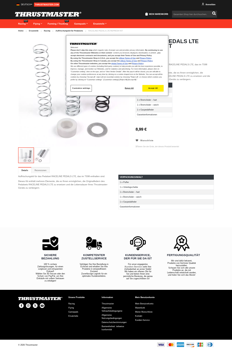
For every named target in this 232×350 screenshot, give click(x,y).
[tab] (24, 170)
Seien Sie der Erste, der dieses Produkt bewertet (158, 146)
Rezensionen (40, 170)
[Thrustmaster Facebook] (21, 305)
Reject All (129, 88)
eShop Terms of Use (127, 58)
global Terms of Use (119, 63)
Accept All (153, 88)
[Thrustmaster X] (35, 305)
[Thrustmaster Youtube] (42, 305)
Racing (47, 31)
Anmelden (210, 4)
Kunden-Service (133, 266)
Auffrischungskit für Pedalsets (69, 31)
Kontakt (138, 316)
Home (21, 31)
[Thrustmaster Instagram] (28, 305)
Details (24, 170)
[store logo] (48, 14)
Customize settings (81, 88)
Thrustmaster (108, 303)
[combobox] (194, 14)
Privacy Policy (145, 58)
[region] (117, 65)
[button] (24, 4)
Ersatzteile (34, 31)
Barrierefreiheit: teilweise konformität (113, 328)
